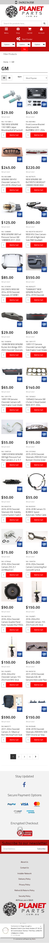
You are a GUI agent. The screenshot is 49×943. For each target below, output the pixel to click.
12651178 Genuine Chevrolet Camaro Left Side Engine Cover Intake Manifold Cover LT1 (11, 403)
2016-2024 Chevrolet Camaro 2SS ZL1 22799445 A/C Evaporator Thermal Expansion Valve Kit (10, 570)
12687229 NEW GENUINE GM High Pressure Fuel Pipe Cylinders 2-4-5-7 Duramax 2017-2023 (12, 458)
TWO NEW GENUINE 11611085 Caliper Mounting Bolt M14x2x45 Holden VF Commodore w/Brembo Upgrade (12, 130)
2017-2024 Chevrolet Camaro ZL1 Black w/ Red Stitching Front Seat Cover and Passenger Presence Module (11, 734)
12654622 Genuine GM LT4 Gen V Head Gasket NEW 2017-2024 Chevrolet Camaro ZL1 (36, 403)
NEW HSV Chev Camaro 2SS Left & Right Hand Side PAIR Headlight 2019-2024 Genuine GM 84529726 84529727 (36, 240)
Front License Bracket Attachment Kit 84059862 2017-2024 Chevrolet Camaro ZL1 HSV (35, 130)
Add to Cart (14, 135)
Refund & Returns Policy (24, 890)
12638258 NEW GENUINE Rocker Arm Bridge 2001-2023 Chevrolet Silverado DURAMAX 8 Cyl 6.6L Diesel (12, 350)
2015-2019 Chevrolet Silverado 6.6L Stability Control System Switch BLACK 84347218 (11, 513)
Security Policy (24, 896)
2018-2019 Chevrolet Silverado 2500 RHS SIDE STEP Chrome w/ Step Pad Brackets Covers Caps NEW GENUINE (36, 734)
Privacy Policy (24, 884)
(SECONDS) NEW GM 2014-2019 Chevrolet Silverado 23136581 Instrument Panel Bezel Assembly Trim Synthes (11, 295)
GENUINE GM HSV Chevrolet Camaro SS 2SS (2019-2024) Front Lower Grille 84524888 (11, 183)
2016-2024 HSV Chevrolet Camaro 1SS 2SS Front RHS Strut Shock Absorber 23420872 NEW (11, 679)
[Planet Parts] (24, 11)
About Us (24, 861)
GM (12, 61)
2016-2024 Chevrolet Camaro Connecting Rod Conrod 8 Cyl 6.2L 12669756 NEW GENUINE (36, 568)
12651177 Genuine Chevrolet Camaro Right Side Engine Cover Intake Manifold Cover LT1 (36, 348)
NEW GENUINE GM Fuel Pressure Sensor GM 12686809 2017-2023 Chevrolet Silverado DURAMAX (11, 240)
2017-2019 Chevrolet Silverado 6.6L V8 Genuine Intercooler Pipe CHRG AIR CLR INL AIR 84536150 (36, 679)
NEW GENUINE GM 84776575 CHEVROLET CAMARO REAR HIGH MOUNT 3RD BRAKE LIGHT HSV (35, 185)
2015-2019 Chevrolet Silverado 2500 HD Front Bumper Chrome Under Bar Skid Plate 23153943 (36, 458)
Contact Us (24, 867)
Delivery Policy (24, 878)
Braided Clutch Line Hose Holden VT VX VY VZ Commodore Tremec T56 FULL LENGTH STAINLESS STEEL (26, 930)
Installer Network (25, 873)
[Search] (44, 23)
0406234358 (26, 2)
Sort (20, 76)
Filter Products (10, 54)
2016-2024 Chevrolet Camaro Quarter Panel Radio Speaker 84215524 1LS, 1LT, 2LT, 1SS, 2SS (12, 623)
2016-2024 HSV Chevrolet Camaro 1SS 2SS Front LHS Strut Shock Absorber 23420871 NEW (35, 625)
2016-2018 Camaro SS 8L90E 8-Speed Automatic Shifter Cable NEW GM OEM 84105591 (36, 513)
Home (5, 61)
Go (24, 49)
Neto (34, 939)
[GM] (19, 104)
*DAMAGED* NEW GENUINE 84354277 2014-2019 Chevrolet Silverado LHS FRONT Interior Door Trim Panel (36, 295)
